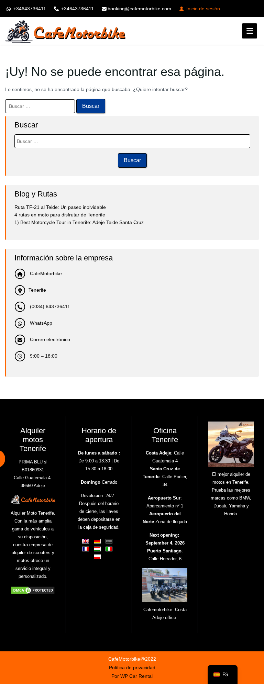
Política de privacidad (132, 667)
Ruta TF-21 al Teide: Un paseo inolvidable (60, 207)
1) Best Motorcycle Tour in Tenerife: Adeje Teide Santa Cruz (79, 222)
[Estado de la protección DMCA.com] (32, 589)
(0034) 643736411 (49, 306)
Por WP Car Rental (132, 676)
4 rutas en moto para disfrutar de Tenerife (59, 214)
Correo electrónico (49, 339)
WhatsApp (40, 323)
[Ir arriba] (253, 639)
